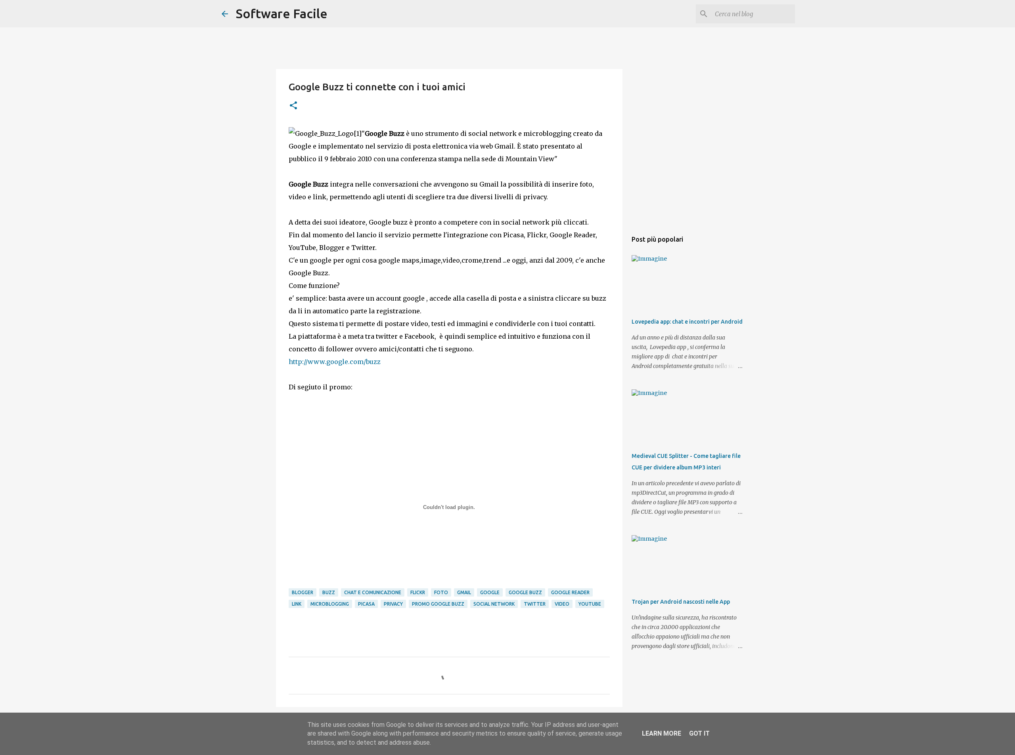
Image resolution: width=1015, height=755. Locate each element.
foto (441, 592)
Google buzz (525, 592)
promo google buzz (438, 603)
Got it (699, 733)
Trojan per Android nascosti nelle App (681, 602)
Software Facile (281, 13)
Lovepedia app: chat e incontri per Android (687, 321)
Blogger (302, 592)
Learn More (661, 733)
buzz (328, 592)
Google (490, 592)
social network (494, 603)
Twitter (535, 603)
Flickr (417, 592)
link (296, 603)
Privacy (393, 603)
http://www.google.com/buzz (335, 362)
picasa (366, 603)
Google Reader (570, 592)
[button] (293, 106)
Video (562, 603)
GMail (464, 592)
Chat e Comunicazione (372, 592)
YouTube (589, 603)
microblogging (329, 603)
